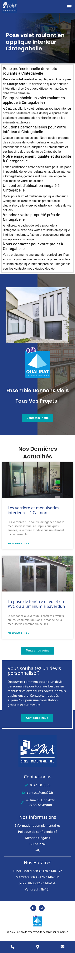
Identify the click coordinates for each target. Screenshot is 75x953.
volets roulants (36, 142)
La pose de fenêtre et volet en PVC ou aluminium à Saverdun (36, 604)
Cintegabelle (16, 84)
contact (19, 268)
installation (35, 181)
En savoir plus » (18, 543)
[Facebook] (33, 908)
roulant (29, 79)
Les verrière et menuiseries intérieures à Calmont (33, 510)
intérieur (58, 79)
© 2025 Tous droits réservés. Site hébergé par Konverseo (37, 932)
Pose (7, 79)
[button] (69, 6)
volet (19, 79)
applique (45, 79)
